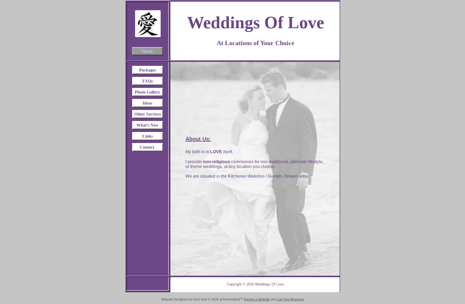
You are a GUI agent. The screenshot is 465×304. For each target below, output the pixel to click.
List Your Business (290, 299)
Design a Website (257, 299)
